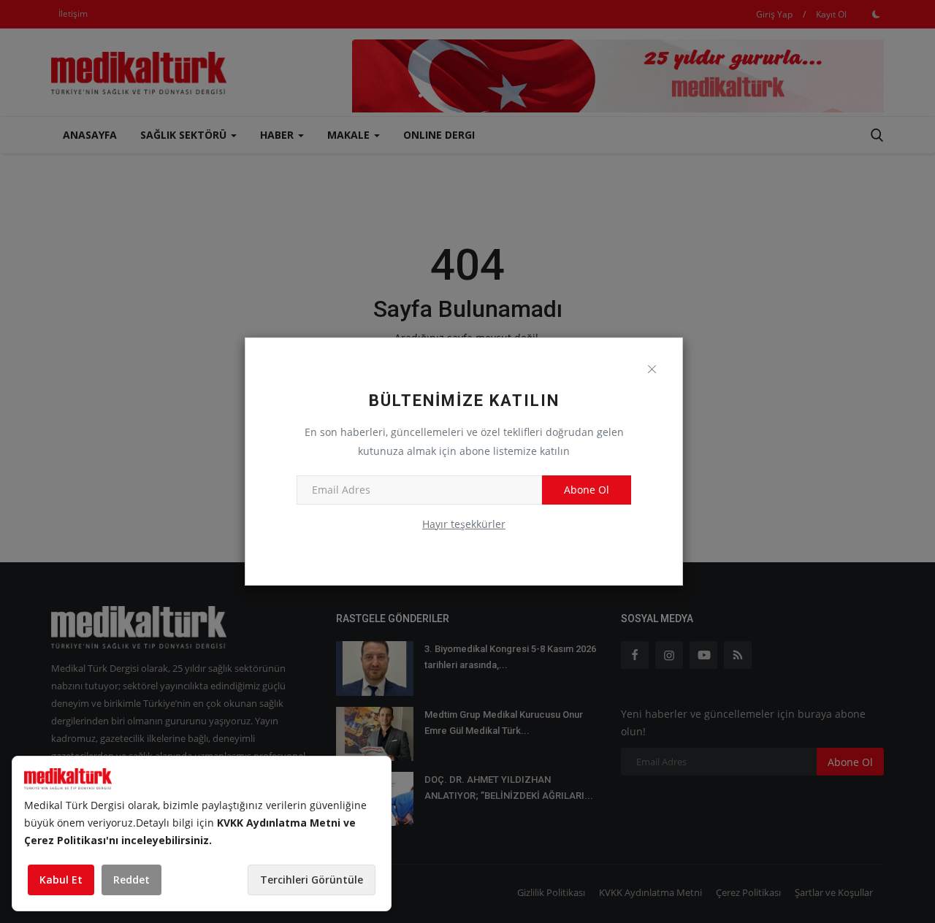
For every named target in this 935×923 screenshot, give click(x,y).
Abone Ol (586, 490)
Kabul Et (61, 879)
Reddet (131, 879)
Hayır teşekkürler (463, 524)
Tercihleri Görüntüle (311, 879)
